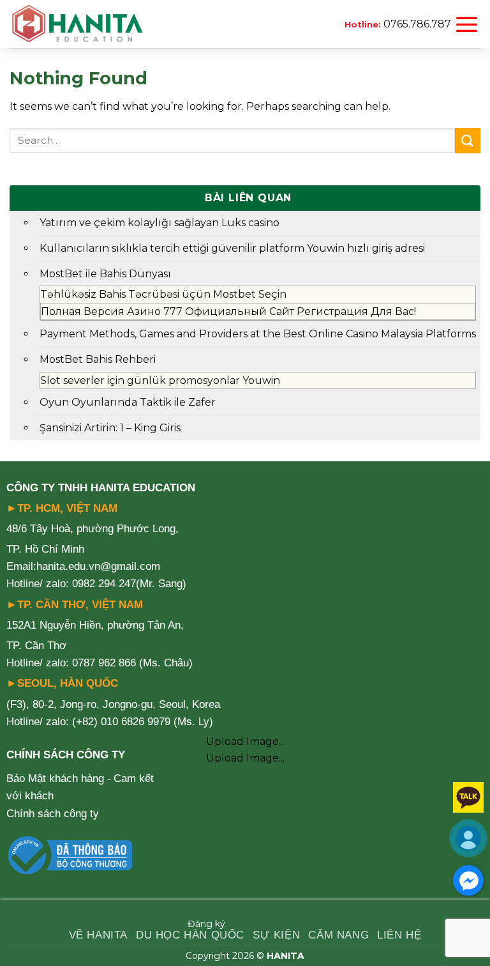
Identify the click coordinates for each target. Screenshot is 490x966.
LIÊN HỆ (399, 935)
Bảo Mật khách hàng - (58, 778)
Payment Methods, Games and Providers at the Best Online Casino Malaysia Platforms (258, 334)
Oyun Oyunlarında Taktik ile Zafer (128, 402)
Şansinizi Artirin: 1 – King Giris (110, 428)
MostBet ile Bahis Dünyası (105, 274)
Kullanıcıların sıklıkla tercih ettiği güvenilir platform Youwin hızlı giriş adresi (232, 248)
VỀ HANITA (98, 935)
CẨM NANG (338, 935)
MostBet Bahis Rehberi (98, 359)
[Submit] (467, 140)
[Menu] (466, 24)
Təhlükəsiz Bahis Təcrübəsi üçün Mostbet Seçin (163, 294)
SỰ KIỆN (276, 935)
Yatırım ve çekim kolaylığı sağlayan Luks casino (159, 223)
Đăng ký (206, 924)
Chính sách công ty (52, 814)
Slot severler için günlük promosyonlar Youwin (160, 380)
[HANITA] (77, 24)
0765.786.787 (417, 24)
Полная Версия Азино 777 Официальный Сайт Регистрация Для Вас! (228, 311)
